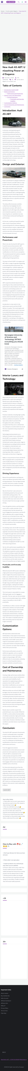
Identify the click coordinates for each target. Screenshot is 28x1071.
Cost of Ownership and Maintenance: (14, 104)
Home (2, 11)
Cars (14, 81)
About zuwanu (4, 993)
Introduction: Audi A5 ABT (11, 90)
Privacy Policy (4, 1008)
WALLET (3, 1005)
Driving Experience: (12, 97)
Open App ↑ (4, 1013)
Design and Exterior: (9, 91)
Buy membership (5, 995)
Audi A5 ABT (7, 790)
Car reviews (10, 81)
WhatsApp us (23, 1059)
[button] (25, 2)
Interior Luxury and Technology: (12, 95)
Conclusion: (7, 106)
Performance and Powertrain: (15, 93)
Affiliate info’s (4, 1003)
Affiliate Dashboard (6, 1000)
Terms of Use (4, 1010)
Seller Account (4, 998)
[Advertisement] (14, 30)
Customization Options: (10, 103)
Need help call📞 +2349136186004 (10, 1059)
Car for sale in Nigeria (11, 11)
